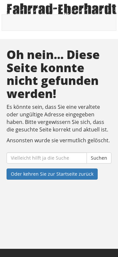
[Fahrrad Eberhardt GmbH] (61, 8)
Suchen (99, 158)
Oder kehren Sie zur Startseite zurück (52, 174)
